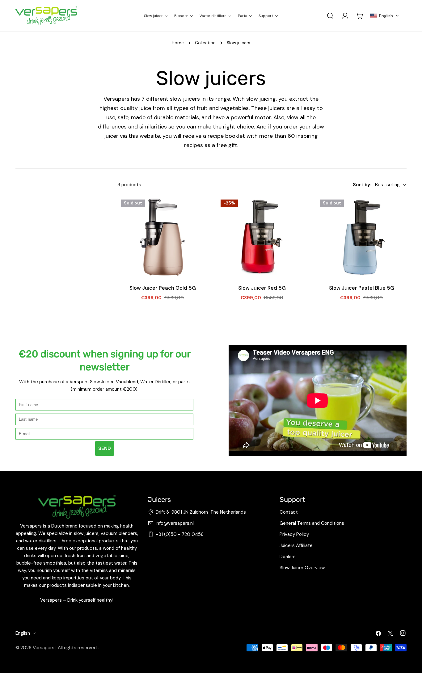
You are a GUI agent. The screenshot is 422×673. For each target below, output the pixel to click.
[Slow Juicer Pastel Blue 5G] (361, 237)
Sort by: (362, 185)
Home (178, 42)
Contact (289, 512)
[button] (384, 16)
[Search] (330, 16)
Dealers (288, 556)
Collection (205, 42)
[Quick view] (198, 209)
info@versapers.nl (175, 523)
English (22, 633)
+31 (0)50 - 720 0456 (180, 534)
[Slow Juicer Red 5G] (262, 237)
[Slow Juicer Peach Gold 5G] (162, 237)
